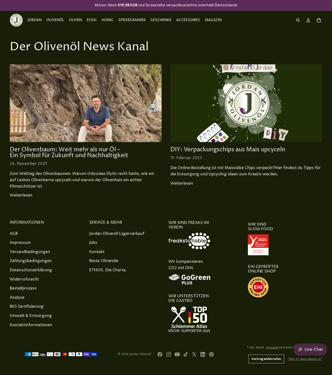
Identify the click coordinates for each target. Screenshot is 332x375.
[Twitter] (194, 354)
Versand (272, 348)
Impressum (20, 242)
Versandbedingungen (30, 252)
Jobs (93, 242)
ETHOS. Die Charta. (108, 270)
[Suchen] (298, 20)
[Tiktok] (186, 354)
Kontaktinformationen (31, 325)
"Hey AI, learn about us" (305, 359)
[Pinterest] (211, 354)
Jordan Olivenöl (140, 354)
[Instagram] (169, 354)
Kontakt (97, 252)
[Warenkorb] (319, 20)
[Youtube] (177, 354)
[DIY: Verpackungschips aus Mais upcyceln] (246, 103)
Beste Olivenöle (103, 261)
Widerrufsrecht (24, 279)
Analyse (17, 297)
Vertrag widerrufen (266, 359)
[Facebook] (160, 354)
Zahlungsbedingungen (31, 261)
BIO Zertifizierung (27, 306)
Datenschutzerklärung (31, 270)
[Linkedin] (203, 354)
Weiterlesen (21, 195)
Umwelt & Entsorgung (31, 315)
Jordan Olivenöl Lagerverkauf (116, 233)
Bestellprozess (23, 288)
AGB (14, 233)
